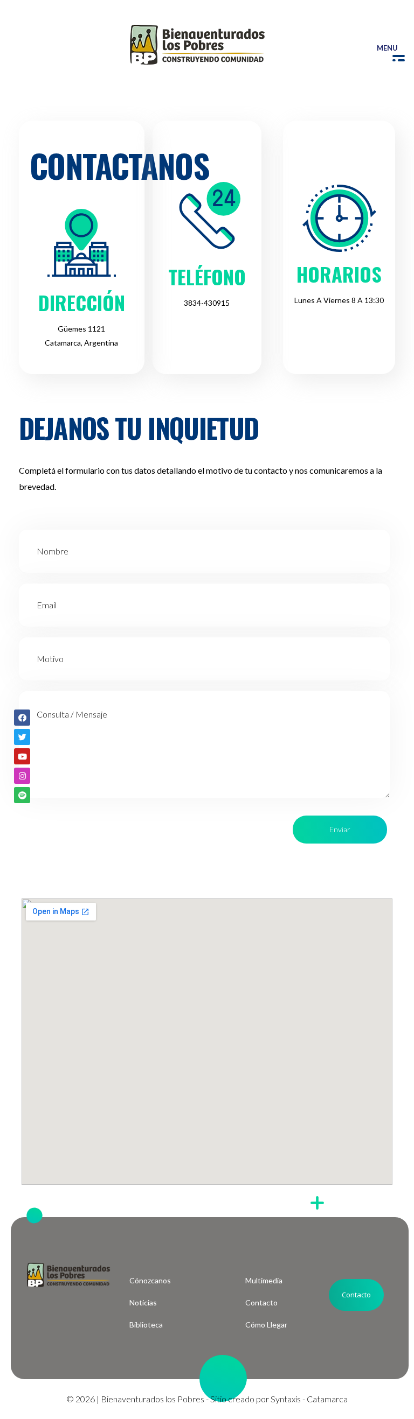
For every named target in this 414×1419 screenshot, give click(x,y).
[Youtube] (22, 756)
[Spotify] (22, 795)
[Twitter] (22, 737)
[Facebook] (22, 718)
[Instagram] (22, 776)
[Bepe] (197, 45)
